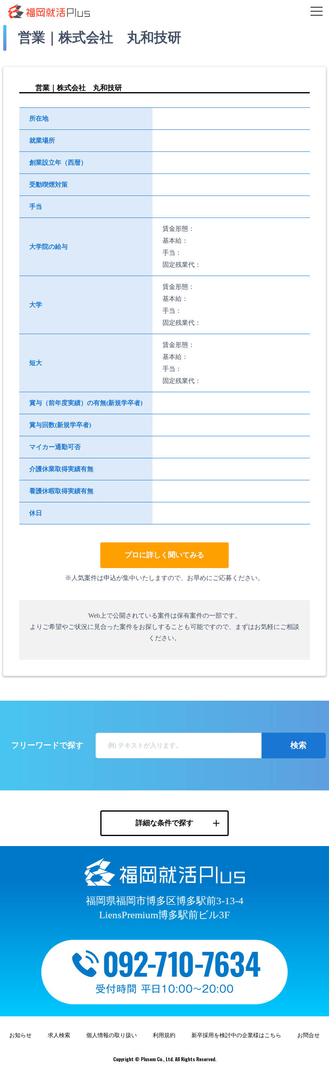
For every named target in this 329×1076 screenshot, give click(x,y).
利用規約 (164, 1035)
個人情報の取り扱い (111, 1035)
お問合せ (308, 1035)
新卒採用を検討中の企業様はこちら (236, 1035)
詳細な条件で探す (164, 823)
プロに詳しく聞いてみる (164, 555)
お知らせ (20, 1035)
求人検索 (59, 1035)
